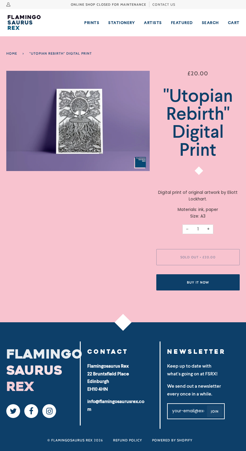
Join (215, 411)
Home (11, 53)
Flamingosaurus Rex (72, 440)
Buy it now (198, 282)
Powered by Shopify (172, 440)
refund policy (127, 440)
